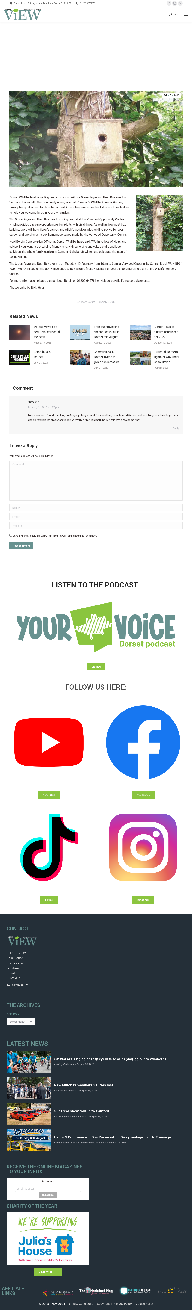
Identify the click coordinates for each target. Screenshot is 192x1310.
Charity (58, 1064)
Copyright (103, 1304)
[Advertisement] (96, 50)
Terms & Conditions (80, 1304)
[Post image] (19, 332)
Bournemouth (61, 1142)
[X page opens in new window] (180, 3)
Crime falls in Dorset (42, 354)
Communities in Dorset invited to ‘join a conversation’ (106, 357)
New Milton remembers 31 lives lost (83, 1085)
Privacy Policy (122, 1304)
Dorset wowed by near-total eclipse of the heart (47, 332)
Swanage (101, 1142)
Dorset (91, 302)
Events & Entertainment (66, 1116)
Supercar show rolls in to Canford (81, 1111)
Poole (83, 1116)
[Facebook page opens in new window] (168, 3)
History (72, 1090)
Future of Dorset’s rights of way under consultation (166, 357)
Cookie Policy (145, 1304)
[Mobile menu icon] (185, 14)
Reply (176, 428)
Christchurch (61, 1090)
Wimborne (68, 1064)
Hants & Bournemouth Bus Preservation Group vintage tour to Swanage (112, 1137)
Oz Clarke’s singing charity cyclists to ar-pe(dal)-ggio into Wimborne (110, 1059)
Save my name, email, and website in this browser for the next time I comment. (55, 535)
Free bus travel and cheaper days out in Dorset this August (106, 332)
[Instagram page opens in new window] (174, 3)
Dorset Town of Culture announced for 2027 (166, 332)
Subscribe (48, 1181)
